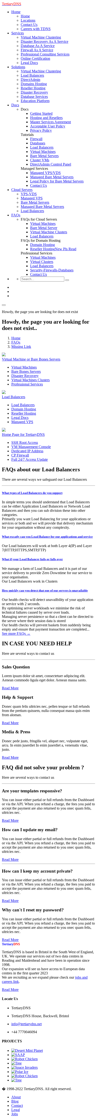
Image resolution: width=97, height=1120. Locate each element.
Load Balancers (32, 75)
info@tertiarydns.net (26, 1024)
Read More (10, 688)
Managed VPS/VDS (45, 173)
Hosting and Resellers (46, 118)
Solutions (18, 67)
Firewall (36, 139)
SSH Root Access (24, 443)
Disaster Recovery (34, 92)
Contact (17, 1106)
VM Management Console (31, 447)
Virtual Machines (43, 152)
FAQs (15, 215)
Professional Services (27, 384)
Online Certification (35, 58)
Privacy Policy (41, 130)
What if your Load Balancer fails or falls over (32, 559)
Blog (15, 1101)
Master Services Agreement (50, 122)
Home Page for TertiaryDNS (23, 435)
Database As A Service (38, 46)
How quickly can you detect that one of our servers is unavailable (45, 590)
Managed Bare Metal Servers (51, 177)
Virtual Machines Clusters (30, 380)
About (16, 1097)
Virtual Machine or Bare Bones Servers (31, 359)
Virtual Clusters (41, 262)
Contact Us (29, 25)
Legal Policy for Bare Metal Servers (57, 181)
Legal (15, 1110)
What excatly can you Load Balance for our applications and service (47, 536)
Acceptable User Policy (47, 126)
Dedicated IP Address (27, 451)
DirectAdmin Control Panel (50, 164)
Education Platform (35, 101)
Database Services (34, 97)
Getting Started (41, 113)
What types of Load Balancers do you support (32, 493)
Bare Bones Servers (26, 371)
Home (15, 12)
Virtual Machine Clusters (48, 232)
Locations (28, 20)
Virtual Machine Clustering (41, 37)
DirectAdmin (30, 80)
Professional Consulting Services (45, 54)
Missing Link (21, 347)
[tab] (48, 493)
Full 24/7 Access (29, 459)
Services (17, 33)
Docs (15, 105)
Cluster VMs (39, 160)
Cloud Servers (21, 190)
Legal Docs (29, 63)
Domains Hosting (34, 84)
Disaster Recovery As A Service (44, 42)
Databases (37, 143)
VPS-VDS (29, 194)
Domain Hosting (42, 245)
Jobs (14, 1114)
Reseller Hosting (33, 88)
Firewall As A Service (37, 50)
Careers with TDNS (36, 29)
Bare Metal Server (43, 228)
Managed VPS (32, 198)
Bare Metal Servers (44, 156)
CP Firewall (20, 455)
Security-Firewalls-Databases (51, 270)
